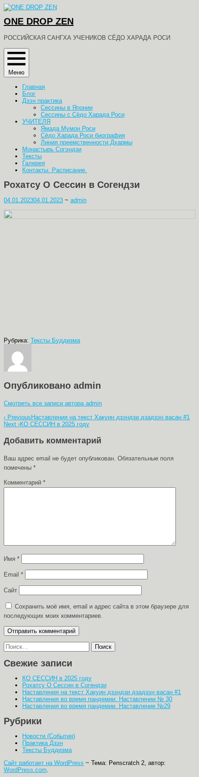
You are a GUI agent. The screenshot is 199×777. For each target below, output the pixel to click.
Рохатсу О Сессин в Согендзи (64, 685)
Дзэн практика (42, 100)
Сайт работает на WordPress (44, 762)
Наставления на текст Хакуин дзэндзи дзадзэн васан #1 (97, 417)
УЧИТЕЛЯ (36, 121)
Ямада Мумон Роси (68, 128)
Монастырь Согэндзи (51, 149)
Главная (33, 86)
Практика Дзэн (42, 743)
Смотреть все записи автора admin (53, 403)
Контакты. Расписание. (54, 170)
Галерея (33, 163)
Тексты (32, 156)
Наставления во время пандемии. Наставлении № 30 (97, 699)
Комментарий (24, 482)
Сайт (10, 590)
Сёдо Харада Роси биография (83, 135)
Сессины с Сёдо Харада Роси (82, 114)
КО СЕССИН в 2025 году (46, 424)
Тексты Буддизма (55, 340)
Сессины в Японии (67, 107)
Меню (16, 72)
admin (78, 200)
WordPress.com (25, 769)
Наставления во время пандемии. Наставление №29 (96, 705)
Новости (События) (48, 736)
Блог (29, 93)
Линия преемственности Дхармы (86, 142)
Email (13, 574)
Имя (11, 558)
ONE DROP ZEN (39, 21)
